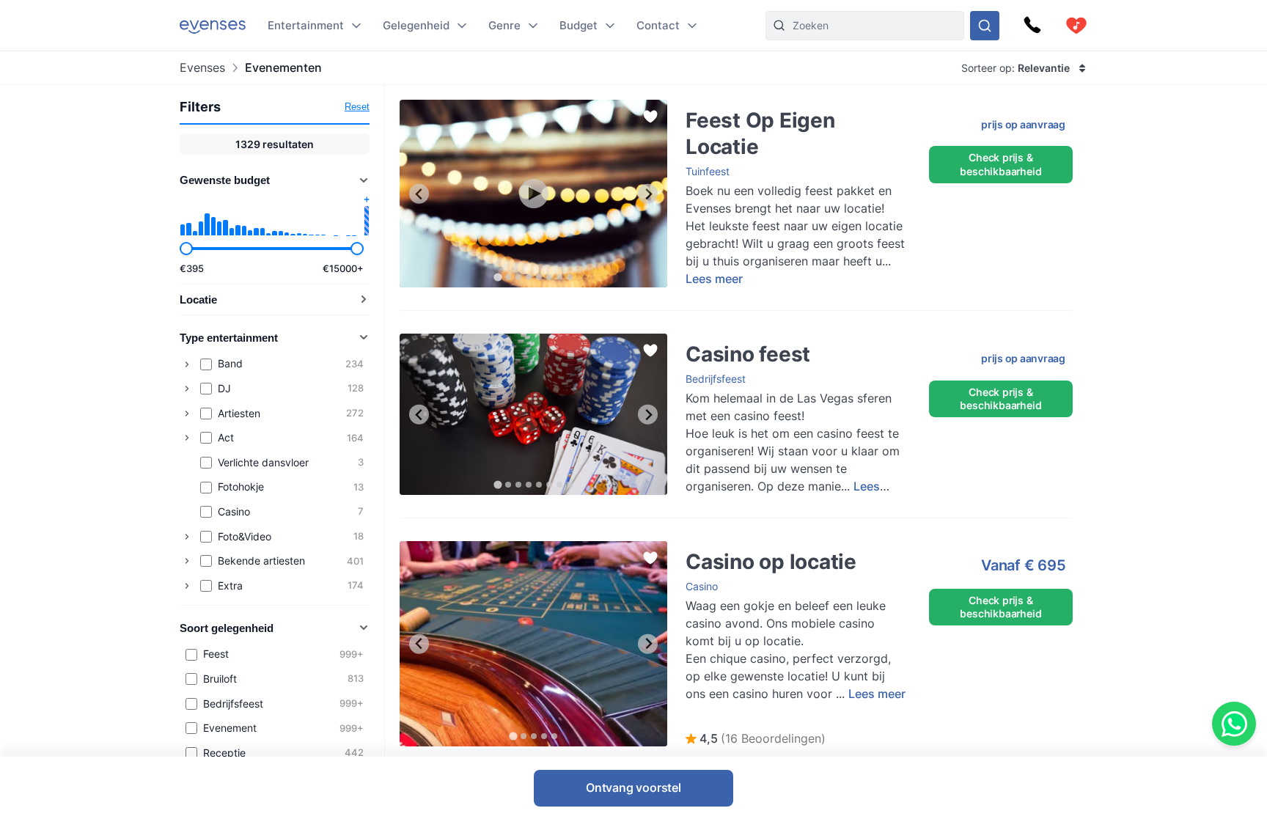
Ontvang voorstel (633, 787)
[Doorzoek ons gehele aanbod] (984, 25)
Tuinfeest (708, 171)
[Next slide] (648, 194)
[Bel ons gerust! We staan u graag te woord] (1032, 26)
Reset (357, 106)
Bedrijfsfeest (716, 378)
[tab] (497, 277)
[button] (756, 739)
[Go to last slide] (419, 194)
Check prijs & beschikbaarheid (1000, 164)
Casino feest (429, 340)
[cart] (1076, 26)
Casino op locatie (441, 548)
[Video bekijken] (533, 193)
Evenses (202, 68)
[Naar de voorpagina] (213, 25)
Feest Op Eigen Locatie (726, 106)
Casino (702, 586)
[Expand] (187, 364)
